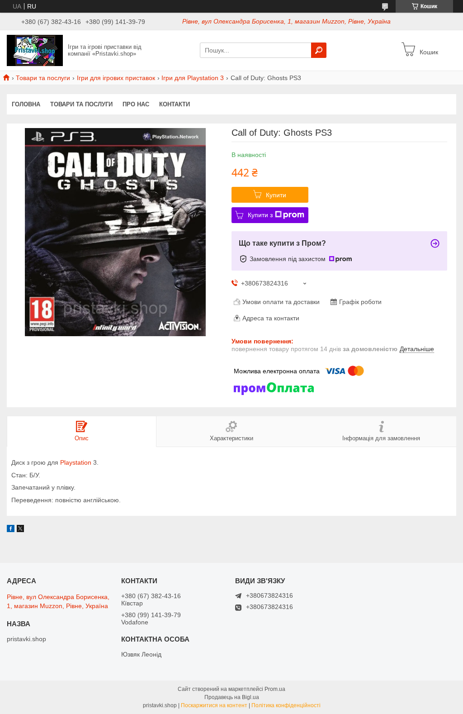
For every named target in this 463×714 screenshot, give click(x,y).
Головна (26, 104)
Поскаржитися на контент (214, 705)
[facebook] (10, 529)
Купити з (260, 215)
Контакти (174, 104)
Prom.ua (275, 689)
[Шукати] (318, 50)
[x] (20, 529)
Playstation (75, 462)
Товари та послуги (43, 77)
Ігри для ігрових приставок (116, 77)
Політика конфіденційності (286, 705)
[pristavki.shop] (35, 49)
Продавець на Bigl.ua (231, 697)
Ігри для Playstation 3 (192, 77)
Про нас (136, 104)
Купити (276, 195)
